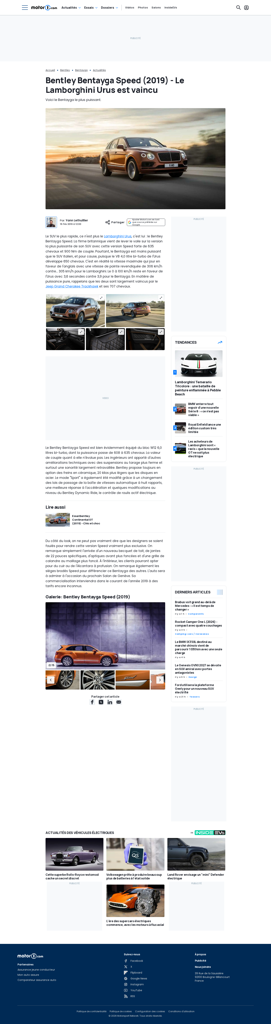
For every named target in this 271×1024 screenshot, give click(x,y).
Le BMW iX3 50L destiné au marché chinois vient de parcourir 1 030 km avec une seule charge (198, 647)
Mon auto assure (28, 974)
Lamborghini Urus (117, 236)
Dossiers (107, 8)
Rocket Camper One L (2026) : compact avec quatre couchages (198, 623)
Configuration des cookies (150, 1011)
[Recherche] (238, 7)
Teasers (195, 696)
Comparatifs (196, 613)
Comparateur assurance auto (37, 980)
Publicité (200, 960)
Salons (156, 7)
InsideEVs (170, 7)
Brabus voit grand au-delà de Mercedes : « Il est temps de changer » (195, 605)
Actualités (69, 8)
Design (193, 677)
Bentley (65, 70)
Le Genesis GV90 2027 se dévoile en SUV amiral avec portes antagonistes (198, 669)
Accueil (50, 70)
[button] (50, 680)
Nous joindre (203, 967)
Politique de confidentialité (91, 1011)
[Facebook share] (92, 702)
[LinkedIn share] (110, 702)
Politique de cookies (121, 1011)
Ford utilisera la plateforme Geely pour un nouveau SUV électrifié (194, 688)
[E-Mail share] (119, 702)
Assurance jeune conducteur (36, 969)
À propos (200, 954)
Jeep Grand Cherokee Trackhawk (72, 286)
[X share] (101, 702)
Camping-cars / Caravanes (192, 633)
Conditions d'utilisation (181, 1011)
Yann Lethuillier (77, 220)
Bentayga (81, 70)
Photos (143, 7)
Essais (89, 8)
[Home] (44, 7)
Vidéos (129, 7)
